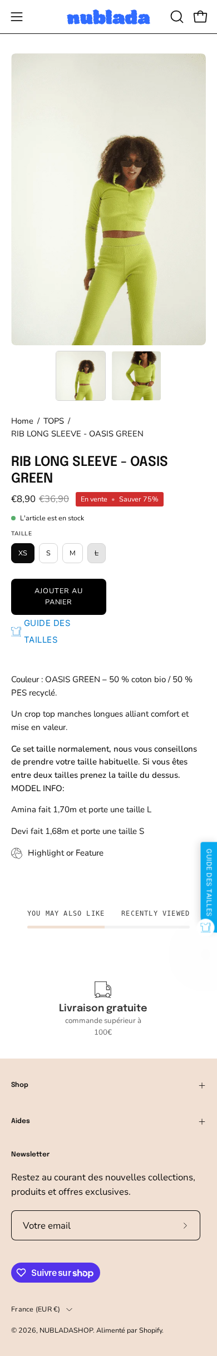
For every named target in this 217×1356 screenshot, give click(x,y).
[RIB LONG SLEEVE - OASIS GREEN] (81, 376)
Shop (19, 1085)
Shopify (150, 1330)
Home (22, 420)
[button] (176, 16)
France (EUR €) (36, 1309)
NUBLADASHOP (66, 1330)
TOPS (53, 420)
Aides (20, 1121)
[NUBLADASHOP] (108, 16)
